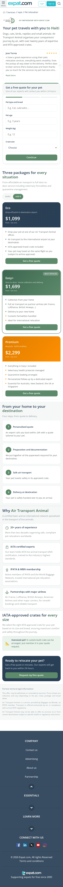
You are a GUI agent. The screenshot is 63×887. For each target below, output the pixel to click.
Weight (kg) (11, 128)
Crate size (10, 141)
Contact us (32, 750)
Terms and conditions (31, 861)
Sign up (51, 3)
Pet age (9, 115)
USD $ (18, 196)
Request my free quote (31, 675)
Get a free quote (31, 261)
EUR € (7, 196)
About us (31, 767)
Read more (11, 75)
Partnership (31, 776)
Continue (31, 157)
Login (42, 3)
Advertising (31, 759)
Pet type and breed (14, 102)
